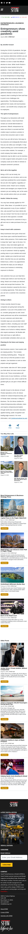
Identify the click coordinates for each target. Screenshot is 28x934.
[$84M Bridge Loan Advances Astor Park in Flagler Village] (12, 541)
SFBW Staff (11, 37)
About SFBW (4, 909)
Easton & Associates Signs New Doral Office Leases (7, 472)
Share (17, 428)
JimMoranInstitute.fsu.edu (19, 418)
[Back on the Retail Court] (12, 607)
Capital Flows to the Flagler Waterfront (13, 518)
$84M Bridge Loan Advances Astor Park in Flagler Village (14, 550)
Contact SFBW (5, 912)
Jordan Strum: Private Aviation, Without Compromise (14, 668)
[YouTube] (9, 3)
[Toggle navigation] (2, 9)
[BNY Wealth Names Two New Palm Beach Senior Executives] (20, 469)
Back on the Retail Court (9, 615)
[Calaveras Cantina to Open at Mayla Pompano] (12, 731)
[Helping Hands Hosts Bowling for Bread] (12, 767)
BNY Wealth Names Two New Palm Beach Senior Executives (20, 479)
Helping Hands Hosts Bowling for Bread (14, 776)
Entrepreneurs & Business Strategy (12, 23)
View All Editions (7, 845)
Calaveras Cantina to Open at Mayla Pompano (12, 740)
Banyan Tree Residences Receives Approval (6, 453)
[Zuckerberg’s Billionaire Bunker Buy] (12, 575)
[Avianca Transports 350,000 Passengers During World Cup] (12, 694)
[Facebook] (2, 3)
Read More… (4, 891)
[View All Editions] (12, 829)
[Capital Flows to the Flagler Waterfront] (12, 508)
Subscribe (6, 865)
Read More (4, 528)
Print (10, 428)
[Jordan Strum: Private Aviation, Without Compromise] (12, 655)
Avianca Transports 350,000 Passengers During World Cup (14, 703)
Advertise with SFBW (6, 916)
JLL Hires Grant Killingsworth (18, 456)
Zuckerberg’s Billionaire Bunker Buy (13, 584)
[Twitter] (7, 3)
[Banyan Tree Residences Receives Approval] (7, 443)
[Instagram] (4, 3)
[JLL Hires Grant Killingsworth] (20, 445)
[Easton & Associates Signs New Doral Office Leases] (7, 465)
